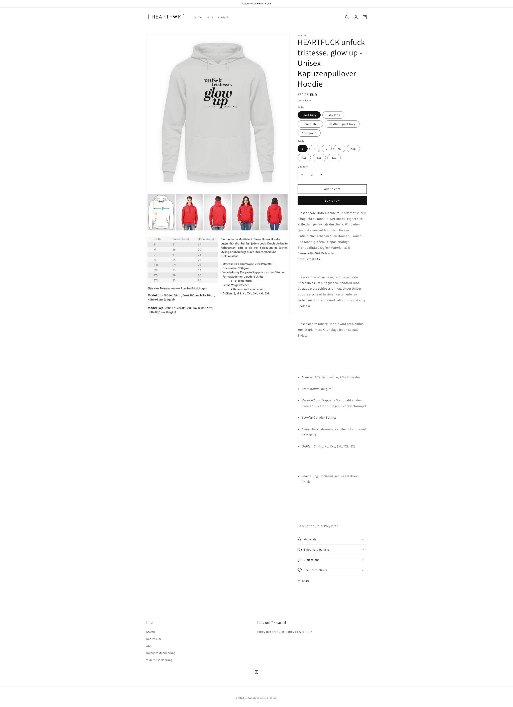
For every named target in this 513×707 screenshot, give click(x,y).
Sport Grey (309, 115)
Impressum (153, 639)
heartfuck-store (250, 698)
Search (150, 632)
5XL (319, 157)
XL (339, 148)
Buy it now (332, 200)
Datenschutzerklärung (160, 653)
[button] (347, 17)
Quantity (303, 166)
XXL (353, 148)
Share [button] (306, 580)
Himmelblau (310, 124)
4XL (304, 157)
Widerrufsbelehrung (159, 660)
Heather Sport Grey (342, 124)
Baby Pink (333, 115)
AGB (149, 646)
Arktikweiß (309, 133)
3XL (334, 157)
